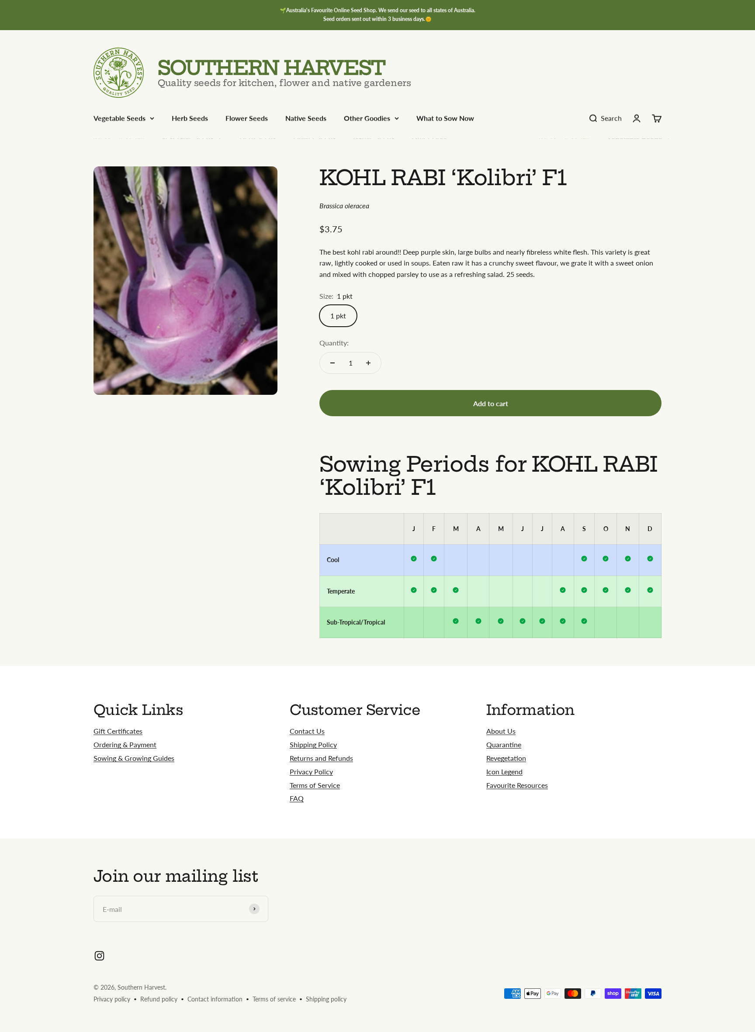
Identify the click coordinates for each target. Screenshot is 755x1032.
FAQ (297, 798)
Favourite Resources (517, 785)
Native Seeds (305, 118)
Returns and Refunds (321, 758)
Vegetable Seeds (119, 118)
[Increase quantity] (368, 362)
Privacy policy (112, 999)
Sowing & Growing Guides (134, 758)
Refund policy (158, 999)
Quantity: (334, 342)
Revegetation (506, 758)
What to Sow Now (445, 118)
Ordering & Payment (125, 744)
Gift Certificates (118, 731)
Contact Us (307, 731)
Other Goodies (367, 118)
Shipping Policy (313, 744)
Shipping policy (326, 999)
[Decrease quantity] (332, 362)
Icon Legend (504, 771)
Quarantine (503, 744)
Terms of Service (315, 785)
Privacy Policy (311, 771)
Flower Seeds (246, 118)
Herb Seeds (190, 118)
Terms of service (274, 999)
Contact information (214, 999)
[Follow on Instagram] (99, 956)
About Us (501, 731)
